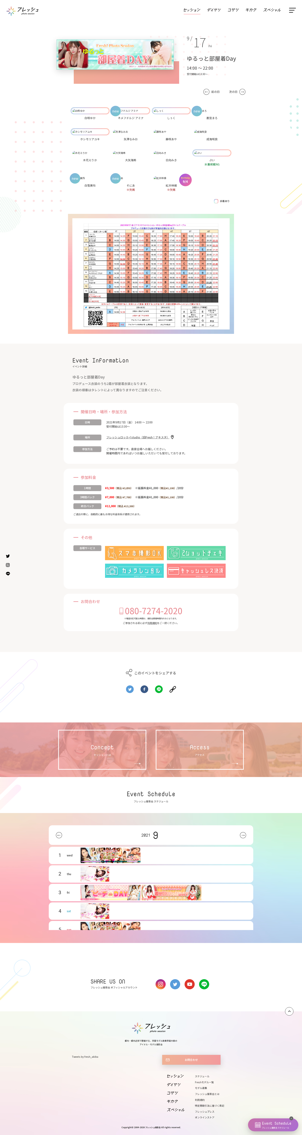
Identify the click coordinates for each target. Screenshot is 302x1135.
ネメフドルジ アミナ (131, 118)
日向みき (171, 160)
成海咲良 (212, 139)
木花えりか (90, 160)
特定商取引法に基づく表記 (209, 1105)
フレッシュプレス (204, 1111)
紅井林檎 (171, 185)
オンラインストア (204, 1117)
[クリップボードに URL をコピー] (173, 688)
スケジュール (202, 1076)
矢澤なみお (131, 139)
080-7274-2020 (153, 610)
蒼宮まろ (212, 118)
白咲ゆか (90, 118)
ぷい (212, 160)
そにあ (131, 185)
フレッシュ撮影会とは (207, 1094)
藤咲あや (171, 139)
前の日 (215, 92)
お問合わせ (191, 1060)
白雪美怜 (90, 185)
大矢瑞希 (130, 160)
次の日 (233, 92)
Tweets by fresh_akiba (85, 1056)
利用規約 (152, 623)
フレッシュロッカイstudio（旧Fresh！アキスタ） (137, 437)
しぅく (171, 118)
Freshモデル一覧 (204, 1082)
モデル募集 (201, 1088)
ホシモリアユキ (90, 139)
